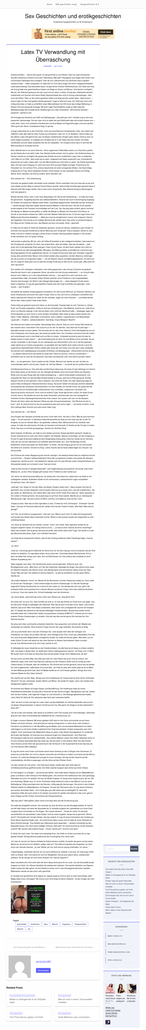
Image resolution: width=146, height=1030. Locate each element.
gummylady (21, 924)
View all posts (43, 970)
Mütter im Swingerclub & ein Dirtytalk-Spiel (28, 1001)
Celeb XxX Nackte (113, 1010)
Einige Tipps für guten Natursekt (119, 880)
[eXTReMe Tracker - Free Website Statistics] (108, 1022)
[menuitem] (49, 4)
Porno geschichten (29, 995)
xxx (29, 929)
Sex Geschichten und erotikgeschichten (73, 16)
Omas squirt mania (113, 907)
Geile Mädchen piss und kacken (74, 1016)
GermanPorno (111, 1015)
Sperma (20, 929)
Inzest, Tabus (113, 936)
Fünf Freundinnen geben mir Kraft (26, 1016)
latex (46, 924)
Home (49, 4)
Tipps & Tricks (114, 960)
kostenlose (35, 924)
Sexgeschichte (80, 924)
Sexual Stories (111, 1013)
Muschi (55, 924)
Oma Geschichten (15, 995)
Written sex (110, 1007)
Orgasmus (66, 924)
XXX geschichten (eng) (66, 4)
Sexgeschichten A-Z (89, 4)
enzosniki (47, 66)
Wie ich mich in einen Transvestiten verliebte (75, 1001)
